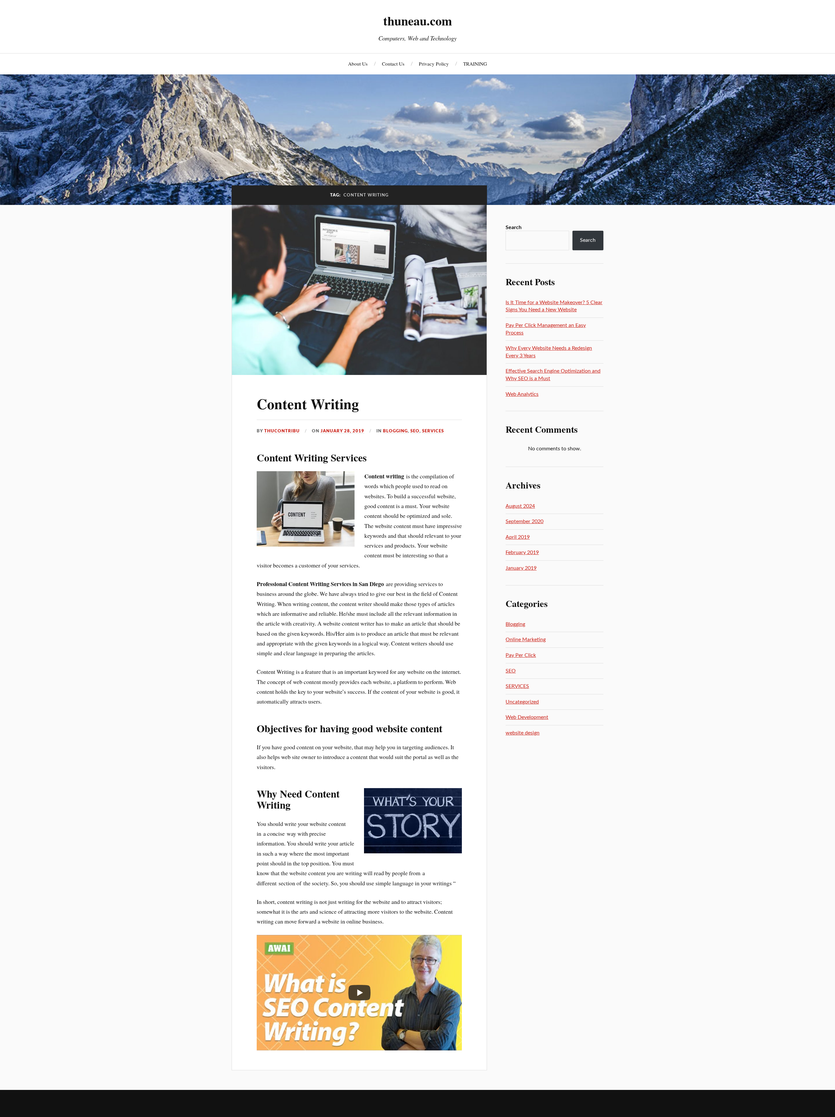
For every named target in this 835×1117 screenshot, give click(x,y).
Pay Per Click (521, 655)
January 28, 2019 (342, 431)
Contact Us (393, 63)
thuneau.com (417, 20)
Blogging (395, 431)
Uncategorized (522, 702)
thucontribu (282, 431)
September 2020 (524, 521)
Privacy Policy (434, 63)
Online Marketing (526, 639)
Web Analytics (522, 394)
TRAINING (475, 63)
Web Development (527, 717)
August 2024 (520, 506)
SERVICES (433, 431)
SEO (414, 431)
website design (522, 733)
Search (514, 227)
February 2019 (522, 552)
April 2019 (518, 537)
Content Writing (308, 403)
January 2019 (521, 568)
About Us (358, 63)
